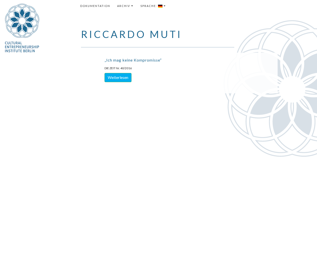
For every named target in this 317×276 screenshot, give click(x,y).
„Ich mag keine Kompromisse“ (133, 60)
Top (305, 264)
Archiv (123, 5)
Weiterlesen (118, 77)
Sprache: (149, 5)
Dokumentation (95, 5)
